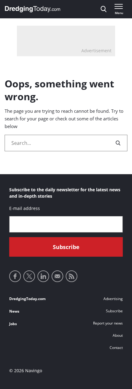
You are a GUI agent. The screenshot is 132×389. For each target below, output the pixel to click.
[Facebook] (15, 276)
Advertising (113, 298)
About (118, 335)
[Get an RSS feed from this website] (71, 276)
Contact (116, 347)
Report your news (108, 323)
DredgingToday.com (27, 298)
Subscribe (114, 311)
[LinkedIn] (43, 276)
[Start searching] (118, 143)
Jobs (13, 323)
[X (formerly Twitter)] (29, 276)
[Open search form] (104, 9)
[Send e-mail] (57, 276)
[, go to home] (32, 9)
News (14, 311)
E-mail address (24, 208)
